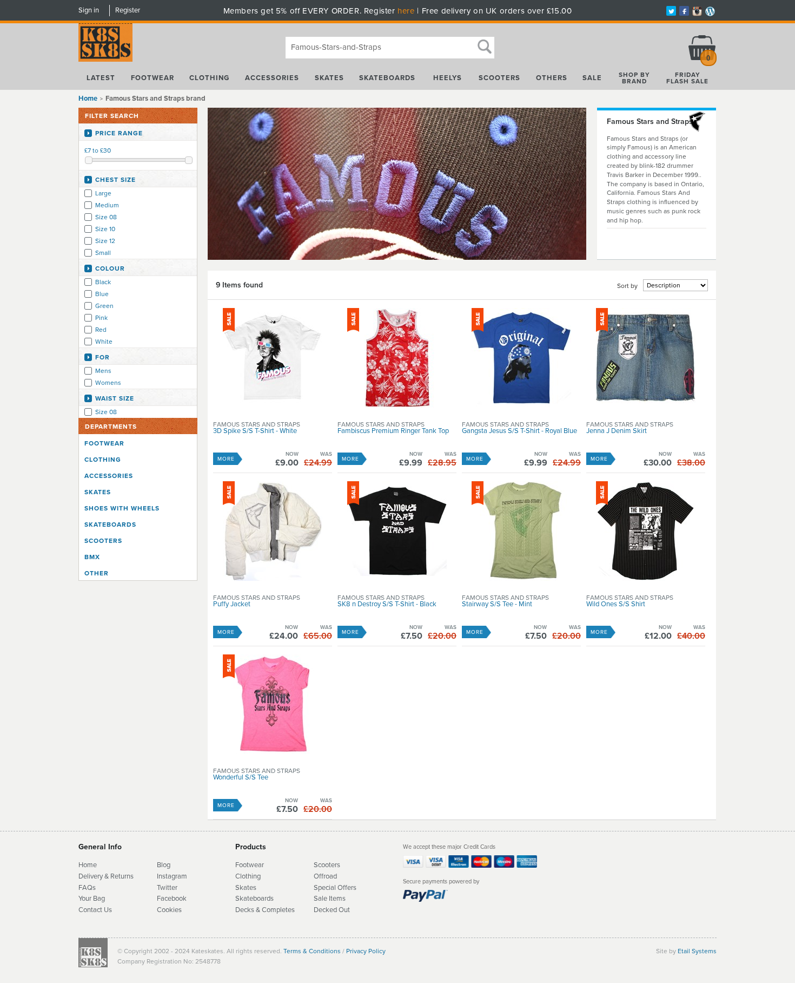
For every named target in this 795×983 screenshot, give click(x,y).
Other (96, 573)
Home (87, 98)
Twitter (167, 887)
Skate (244, 898)
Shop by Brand (634, 78)
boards (263, 898)
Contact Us (95, 910)
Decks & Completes (265, 910)
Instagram (172, 876)
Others (551, 78)
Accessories (272, 78)
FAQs (87, 887)
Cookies (169, 910)
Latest (101, 78)
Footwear (152, 78)
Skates (329, 78)
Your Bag (91, 898)
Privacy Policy (366, 951)
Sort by (627, 285)
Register (127, 10)
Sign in (88, 10)
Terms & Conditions (312, 951)
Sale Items (330, 898)
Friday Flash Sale (687, 78)
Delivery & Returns (106, 876)
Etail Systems (697, 951)
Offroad (325, 876)
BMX (92, 557)
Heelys (447, 78)
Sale (592, 78)
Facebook (172, 898)
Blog (163, 865)
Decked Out (332, 910)
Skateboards (387, 78)
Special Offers (335, 887)
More (226, 459)
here (406, 11)
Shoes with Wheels (122, 508)
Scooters (499, 78)
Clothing (209, 78)
